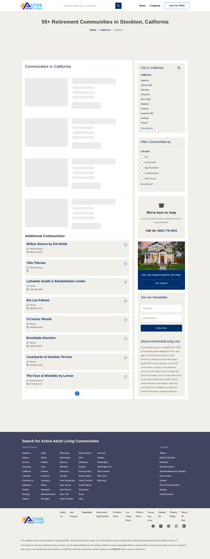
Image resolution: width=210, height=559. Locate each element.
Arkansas (26, 466)
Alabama (26, 453)
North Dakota (85, 453)
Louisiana (45, 480)
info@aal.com (118, 549)
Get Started (161, 283)
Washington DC (104, 466)
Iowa (43, 466)
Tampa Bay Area (151, 516)
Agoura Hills (146, 85)
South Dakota (85, 485)
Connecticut (27, 480)
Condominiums (152, 173)
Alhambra (145, 94)
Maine (44, 485)
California (26, 471)
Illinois (44, 457)
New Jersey (65, 485)
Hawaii (25, 498)
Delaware (26, 485)
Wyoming (101, 480)
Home (93, 30)
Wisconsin (102, 476)
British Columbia (167, 457)
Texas (81, 494)
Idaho (43, 453)
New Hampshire (67, 480)
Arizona (25, 462)
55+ (146, 157)
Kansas (44, 471)
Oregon (82, 466)
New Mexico (65, 489)
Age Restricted (152, 167)
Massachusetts (48, 494)
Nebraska (64, 471)
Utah (81, 498)
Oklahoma (83, 462)
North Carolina (66, 498)
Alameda (145, 90)
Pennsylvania (85, 471)
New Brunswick (167, 466)
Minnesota (64, 453)
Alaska (25, 457)
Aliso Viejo (145, 99)
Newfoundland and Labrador (173, 471)
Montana (64, 466)
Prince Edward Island (169, 485)
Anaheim (145, 108)
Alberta (163, 453)
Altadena (145, 104)
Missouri (64, 462)
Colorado (26, 476)
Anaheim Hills (147, 113)
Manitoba (164, 462)
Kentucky (45, 476)
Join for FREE (177, 5)
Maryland (45, 489)
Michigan (45, 498)
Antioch (144, 123)
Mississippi (65, 457)
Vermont (101, 453)
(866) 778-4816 (167, 230)
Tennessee (84, 489)
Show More (146, 128)
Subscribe (161, 328)
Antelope (145, 118)
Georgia (26, 494)
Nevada (63, 476)
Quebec (163, 489)
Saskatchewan (166, 494)
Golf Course (150, 178)
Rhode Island (85, 476)
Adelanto (145, 80)
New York (64, 494)
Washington (102, 462)
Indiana (44, 462)
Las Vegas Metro (129, 516)
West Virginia (103, 471)
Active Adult (150, 162)
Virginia (100, 457)
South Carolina (85, 480)
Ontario (163, 480)
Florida (25, 489)
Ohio (81, 457)
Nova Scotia (165, 476)
